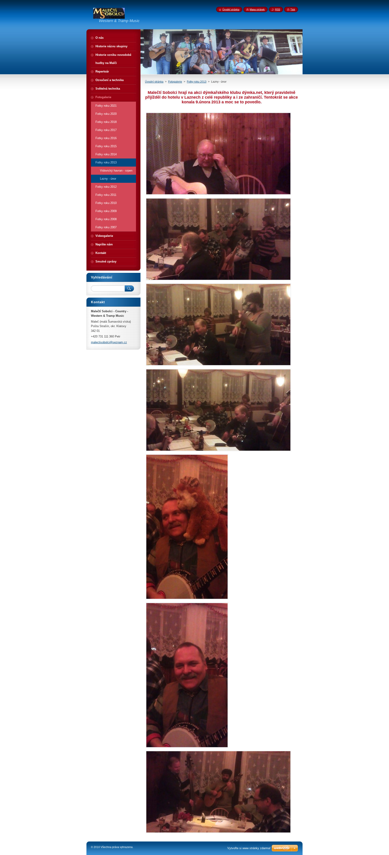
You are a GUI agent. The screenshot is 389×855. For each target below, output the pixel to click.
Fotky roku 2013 (196, 81)
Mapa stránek (257, 9)
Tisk (292, 9)
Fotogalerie (175, 81)
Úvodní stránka (154, 81)
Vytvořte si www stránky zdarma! (249, 848)
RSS (277, 9)
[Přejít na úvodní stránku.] (109, 16)
